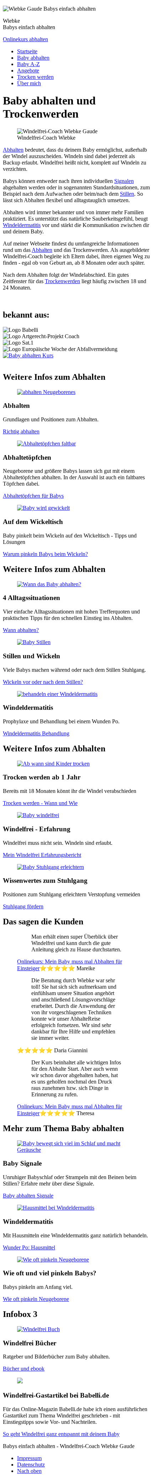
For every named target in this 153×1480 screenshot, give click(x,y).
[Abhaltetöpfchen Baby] (46, 444)
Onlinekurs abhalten (25, 39)
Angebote (28, 70)
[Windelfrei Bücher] (38, 1329)
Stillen (127, 194)
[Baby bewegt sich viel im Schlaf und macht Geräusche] (76, 1150)
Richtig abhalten (21, 431)
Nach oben (29, 1471)
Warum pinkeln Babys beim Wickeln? (45, 554)
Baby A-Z (28, 64)
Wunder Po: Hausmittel (29, 1247)
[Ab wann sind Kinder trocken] (53, 764)
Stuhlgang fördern (23, 906)
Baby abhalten (33, 58)
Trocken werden (35, 77)
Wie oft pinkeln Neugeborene (36, 1299)
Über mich (29, 83)
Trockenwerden (62, 281)
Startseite (27, 51)
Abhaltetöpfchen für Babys (33, 496)
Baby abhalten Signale (28, 1196)
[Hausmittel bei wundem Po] (55, 1208)
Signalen (124, 181)
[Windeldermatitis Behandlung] (57, 694)
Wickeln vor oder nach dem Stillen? (43, 682)
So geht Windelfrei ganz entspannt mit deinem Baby (61, 1434)
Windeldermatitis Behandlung (36, 733)
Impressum (29, 1458)
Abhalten (13, 150)
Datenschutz (31, 1465)
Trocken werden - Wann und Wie (40, 803)
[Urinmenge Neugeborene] (53, 1260)
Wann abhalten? (21, 630)
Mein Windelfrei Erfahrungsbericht (42, 855)
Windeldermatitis (22, 225)
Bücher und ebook (23, 1369)
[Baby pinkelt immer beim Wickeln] (43, 508)
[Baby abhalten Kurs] (28, 355)
